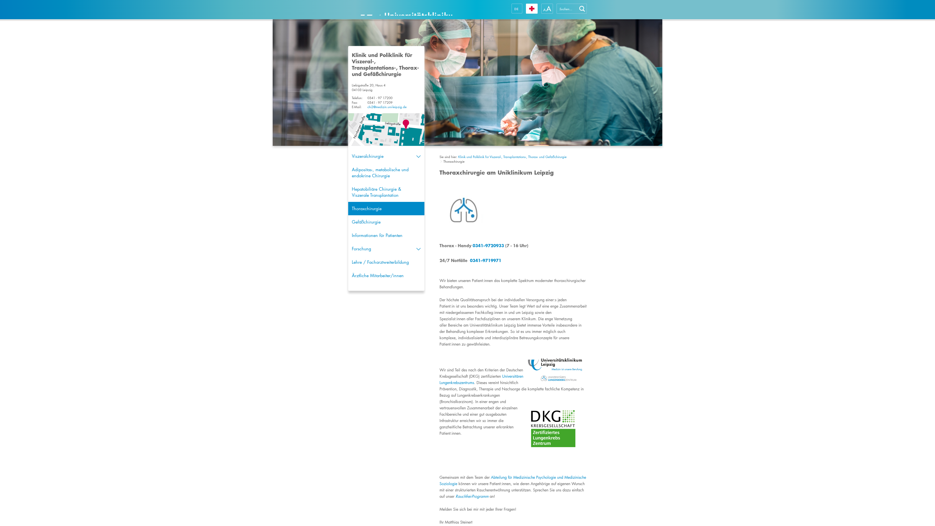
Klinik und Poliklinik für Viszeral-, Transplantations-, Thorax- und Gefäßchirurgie (512, 157)
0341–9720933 (488, 245)
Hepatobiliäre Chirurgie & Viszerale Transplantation (376, 192)
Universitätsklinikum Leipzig (406, 10)
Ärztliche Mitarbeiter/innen (378, 275)
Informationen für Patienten (377, 235)
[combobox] (567, 9)
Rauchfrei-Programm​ (472, 496)
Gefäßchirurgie (366, 222)
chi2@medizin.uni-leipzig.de (387, 107)
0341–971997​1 (485, 260)
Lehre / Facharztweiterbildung (380, 262)
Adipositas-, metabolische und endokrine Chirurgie (380, 172)
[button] (582, 9)
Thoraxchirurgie (367, 208)
